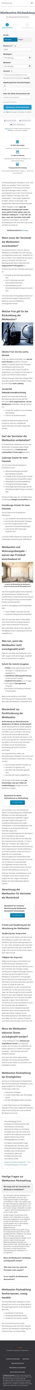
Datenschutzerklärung (13, 1359)
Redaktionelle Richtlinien (17, 1372)
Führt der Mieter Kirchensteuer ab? (16, 94)
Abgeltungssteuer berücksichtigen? (16, 82)
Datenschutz (8, 128)
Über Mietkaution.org (17, 1363)
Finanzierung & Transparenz (17, 1367)
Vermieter (8, 39)
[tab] (17, 1188)
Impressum (26, 1359)
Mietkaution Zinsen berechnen (17, 107)
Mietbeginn (8, 54)
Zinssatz (6, 71)
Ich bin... (6, 35)
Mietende (7, 62)
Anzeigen (25, 230)
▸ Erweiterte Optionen (10, 102)
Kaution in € (8, 46)
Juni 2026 (26, 78)
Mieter (20, 39)
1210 (25, 841)
